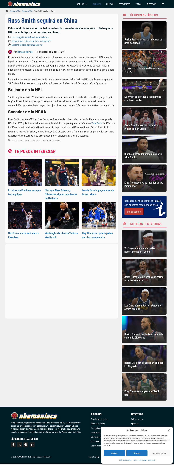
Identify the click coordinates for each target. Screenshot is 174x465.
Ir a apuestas (134, 211)
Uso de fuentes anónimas (101, 445)
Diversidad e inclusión (99, 432)
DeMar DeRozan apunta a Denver (27, 44)
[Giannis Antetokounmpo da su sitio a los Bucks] (144, 149)
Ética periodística (98, 423)
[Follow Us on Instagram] (25, 444)
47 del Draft (96, 123)
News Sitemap (94, 457)
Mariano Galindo (25, 51)
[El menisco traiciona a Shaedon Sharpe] (144, 63)
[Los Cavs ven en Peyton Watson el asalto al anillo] (144, 301)
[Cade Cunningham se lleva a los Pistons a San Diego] (144, 121)
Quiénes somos (137, 419)
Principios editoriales (99, 419)
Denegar (137, 453)
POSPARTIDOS (124, 4)
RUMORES (97, 4)
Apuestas (134, 423)
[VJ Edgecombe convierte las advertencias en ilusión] (144, 243)
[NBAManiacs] (24, 4)
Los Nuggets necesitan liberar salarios (30, 37)
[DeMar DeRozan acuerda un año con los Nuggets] (144, 358)
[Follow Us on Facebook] (13, 444)
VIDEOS (139, 4)
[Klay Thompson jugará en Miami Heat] (144, 387)
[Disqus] (62, 281)
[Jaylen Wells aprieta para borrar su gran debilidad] (144, 35)
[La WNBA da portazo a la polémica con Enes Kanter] (144, 92)
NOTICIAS (80, 4)
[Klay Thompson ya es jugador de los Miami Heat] (144, 178)
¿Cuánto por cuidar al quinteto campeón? (31, 40)
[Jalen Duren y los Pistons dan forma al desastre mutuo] (144, 272)
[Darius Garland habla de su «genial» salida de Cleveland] (144, 329)
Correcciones (96, 428)
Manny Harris (18, 140)
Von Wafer (56, 140)
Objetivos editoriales (99, 437)
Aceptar (114, 453)
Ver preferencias (159, 453)
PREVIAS (109, 4)
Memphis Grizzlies (32, 140)
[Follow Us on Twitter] (19, 444)
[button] (168, 430)
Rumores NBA (15, 11)
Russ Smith (46, 140)
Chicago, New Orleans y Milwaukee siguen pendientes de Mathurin (61, 194)
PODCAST (152, 4)
